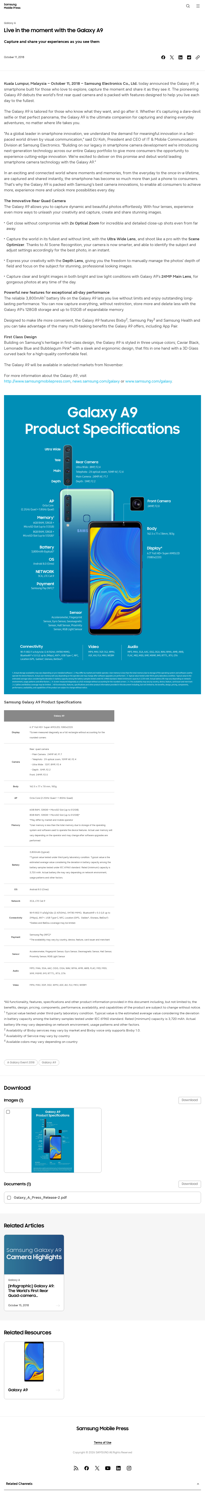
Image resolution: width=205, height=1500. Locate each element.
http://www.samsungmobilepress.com (37, 381)
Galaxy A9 (49, 1062)
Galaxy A (10, 23)
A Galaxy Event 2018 (20, 1062)
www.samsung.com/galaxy (148, 381)
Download (190, 1100)
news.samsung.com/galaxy (96, 381)
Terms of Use (102, 1442)
